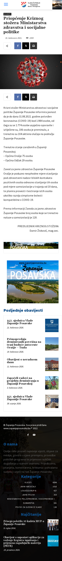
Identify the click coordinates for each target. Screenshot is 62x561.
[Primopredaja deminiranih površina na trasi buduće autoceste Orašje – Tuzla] (52, 344)
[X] (25, 45)
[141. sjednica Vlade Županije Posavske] (52, 401)
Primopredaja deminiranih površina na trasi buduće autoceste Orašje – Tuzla (24, 343)
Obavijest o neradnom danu (22, 361)
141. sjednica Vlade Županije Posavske (20, 398)
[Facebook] (17, 45)
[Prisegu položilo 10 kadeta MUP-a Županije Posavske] (53, 524)
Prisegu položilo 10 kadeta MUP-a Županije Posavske (23, 523)
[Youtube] (34, 435)
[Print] (33, 45)
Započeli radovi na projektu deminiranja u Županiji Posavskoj (23, 381)
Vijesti (7, 14)
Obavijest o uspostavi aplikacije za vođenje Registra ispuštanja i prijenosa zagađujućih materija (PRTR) (23, 542)
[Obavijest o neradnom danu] (52, 364)
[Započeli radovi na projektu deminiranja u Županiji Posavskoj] (52, 383)
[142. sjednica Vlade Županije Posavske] (52, 325)
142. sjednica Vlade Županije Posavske (20, 322)
